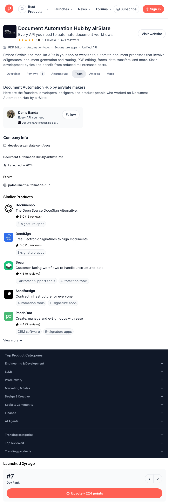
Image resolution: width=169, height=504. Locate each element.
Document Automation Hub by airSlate (39, 123)
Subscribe (128, 9)
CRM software (29, 331)
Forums (102, 9)
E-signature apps (65, 47)
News (82, 9)
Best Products (35, 9)
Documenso (25, 205)
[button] (110, 73)
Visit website (152, 34)
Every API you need (31, 117)
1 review (50, 40)
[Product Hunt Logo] (9, 9)
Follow (71, 115)
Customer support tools (36, 281)
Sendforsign (25, 291)
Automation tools (38, 47)
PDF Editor (15, 47)
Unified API (89, 47)
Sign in (155, 9)
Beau (20, 262)
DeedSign (23, 234)
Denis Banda (28, 112)
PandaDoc (24, 313)
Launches (61, 9)
